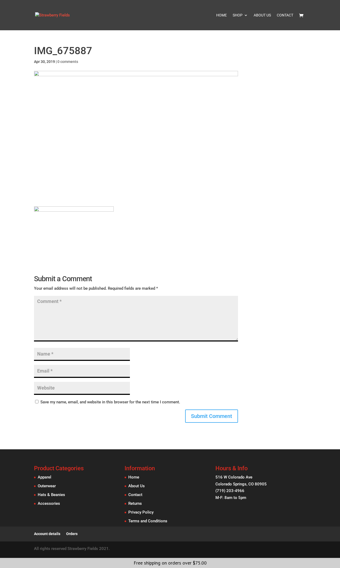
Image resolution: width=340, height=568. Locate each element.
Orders (72, 534)
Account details (47, 534)
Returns (135, 503)
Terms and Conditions (147, 521)
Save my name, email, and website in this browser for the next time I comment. (110, 402)
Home (221, 15)
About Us (262, 15)
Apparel (44, 477)
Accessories (49, 503)
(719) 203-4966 (229, 490)
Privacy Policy (141, 512)
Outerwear (47, 486)
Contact (285, 15)
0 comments (67, 61)
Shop (238, 15)
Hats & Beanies (51, 494)
